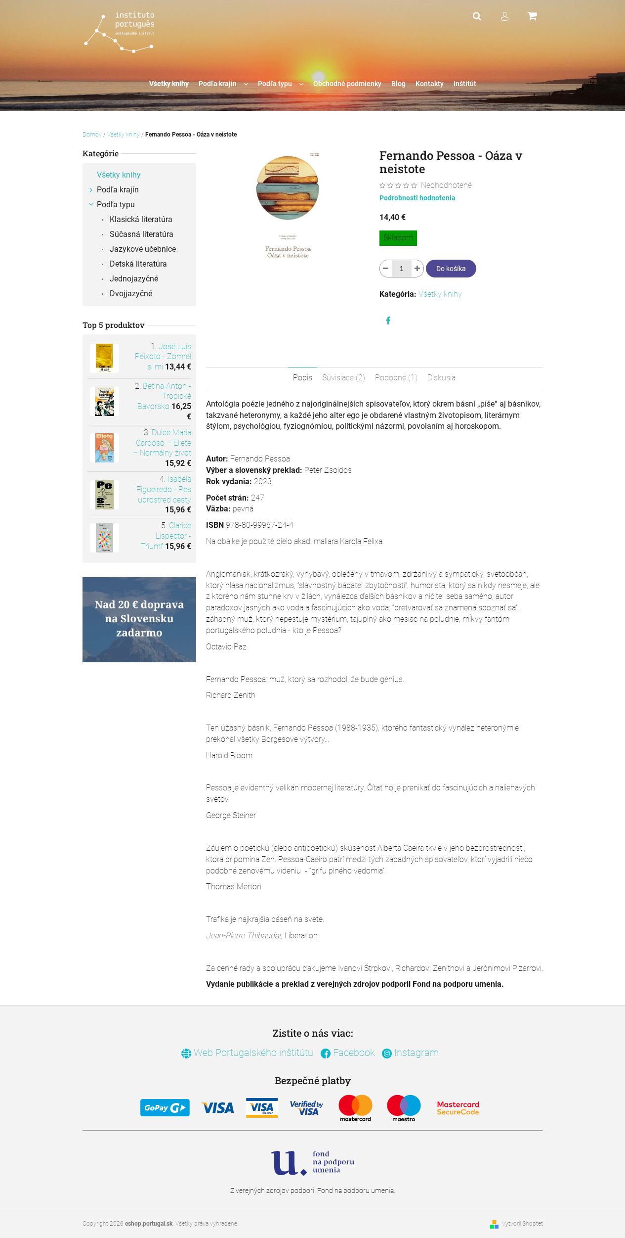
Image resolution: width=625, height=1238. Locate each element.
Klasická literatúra (140, 219)
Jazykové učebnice (142, 249)
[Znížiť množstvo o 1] (386, 268)
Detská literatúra (137, 264)
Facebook (353, 1052)
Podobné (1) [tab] (396, 377)
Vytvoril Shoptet (522, 1223)
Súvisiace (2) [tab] (343, 377)
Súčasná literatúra (140, 234)
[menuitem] (169, 83)
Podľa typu (116, 204)
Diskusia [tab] (441, 377)
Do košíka (451, 269)
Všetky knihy (119, 175)
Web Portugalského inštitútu (252, 1052)
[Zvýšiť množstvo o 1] (417, 268)
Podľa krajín (118, 189)
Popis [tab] (302, 377)
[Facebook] (388, 320)
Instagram (415, 1052)
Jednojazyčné (133, 278)
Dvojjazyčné (130, 293)
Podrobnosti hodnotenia (417, 198)
